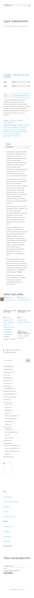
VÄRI (5, 82)
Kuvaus (8, 144)
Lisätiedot (9, 147)
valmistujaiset (23, 131)
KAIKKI (21, 120)
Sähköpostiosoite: (8, 566)
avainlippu (20, 125)
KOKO (5, 86)
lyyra (12, 131)
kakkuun (6, 129)
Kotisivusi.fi (21, 589)
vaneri (5, 133)
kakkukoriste (16, 127)
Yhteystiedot (7, 536)
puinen (16, 131)
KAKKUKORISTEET (11, 26)
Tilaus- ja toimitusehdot (10, 502)
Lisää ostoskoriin (20, 95)
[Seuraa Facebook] (4, 551)
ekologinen (27, 125)
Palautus (6, 512)
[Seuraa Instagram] (8, 551)
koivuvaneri (12, 129)
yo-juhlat (16, 136)
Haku (28, 360)
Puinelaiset (6, 531)
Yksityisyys (6, 507)
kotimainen (6, 131)
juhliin (10, 127)
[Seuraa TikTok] (12, 551)
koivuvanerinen (21, 129)
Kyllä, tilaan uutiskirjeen (12, 570)
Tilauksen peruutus (9, 517)
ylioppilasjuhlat (8, 136)
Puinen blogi (7, 541)
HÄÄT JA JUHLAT (13, 120)
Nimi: (5, 568)
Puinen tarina (7, 526)
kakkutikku (23, 127)
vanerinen (11, 133)
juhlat (5, 127)
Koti (4, 26)
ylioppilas (17, 133)
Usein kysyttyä (7, 497)
